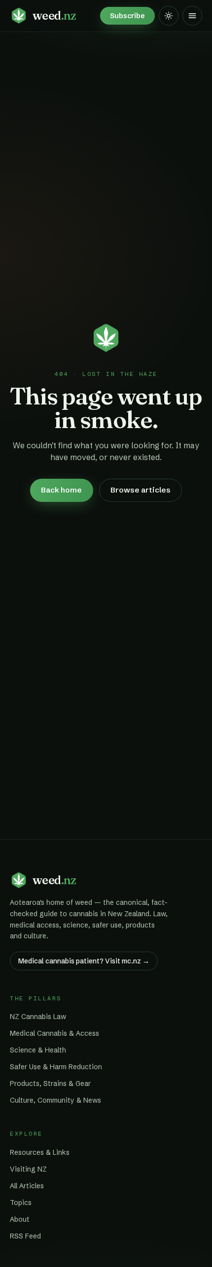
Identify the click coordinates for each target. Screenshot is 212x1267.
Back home (61, 489)
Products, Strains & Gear (50, 1083)
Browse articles (140, 489)
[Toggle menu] (192, 16)
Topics (21, 1202)
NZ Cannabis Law (38, 1016)
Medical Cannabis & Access (54, 1033)
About (20, 1219)
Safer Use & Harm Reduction (56, 1066)
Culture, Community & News (55, 1100)
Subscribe (127, 15)
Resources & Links (40, 1152)
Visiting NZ (28, 1169)
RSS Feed (25, 1236)
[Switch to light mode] (168, 16)
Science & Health (38, 1050)
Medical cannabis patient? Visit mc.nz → (83, 961)
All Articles (27, 1185)
